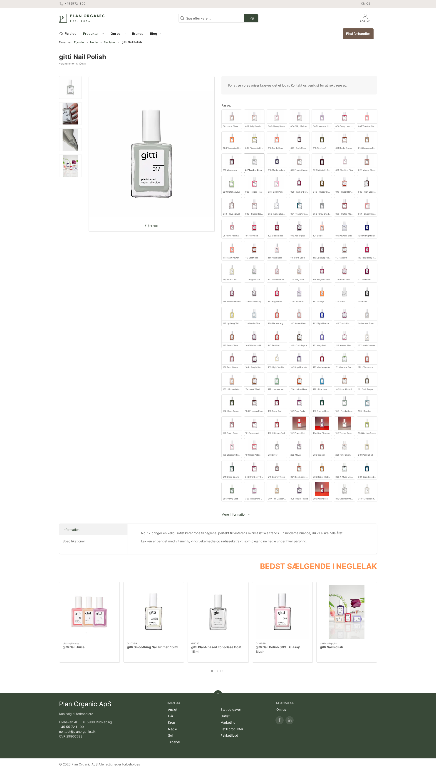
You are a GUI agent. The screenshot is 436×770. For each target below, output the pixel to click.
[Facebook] (279, 720)
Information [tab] (71, 530)
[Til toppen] (218, 694)
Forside (79, 42)
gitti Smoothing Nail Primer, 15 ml (152, 647)
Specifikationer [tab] (74, 541)
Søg (251, 18)
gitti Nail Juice (73, 647)
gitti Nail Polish (331, 647)
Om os (365, 3)
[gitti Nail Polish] (346, 612)
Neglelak (109, 42)
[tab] (212, 671)
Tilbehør (174, 742)
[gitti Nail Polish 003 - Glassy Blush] (282, 612)
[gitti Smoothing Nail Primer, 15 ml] (153, 612)
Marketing (227, 722)
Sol (170, 735)
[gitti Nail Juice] (89, 612)
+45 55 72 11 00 (71, 727)
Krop (171, 722)
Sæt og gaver (230, 709)
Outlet (225, 716)
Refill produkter (231, 729)
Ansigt (172, 709)
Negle (94, 42)
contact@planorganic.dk (77, 731)
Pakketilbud (229, 735)
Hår (170, 716)
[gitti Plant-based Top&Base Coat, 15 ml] (218, 612)
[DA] (81, 18)
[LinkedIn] (289, 720)
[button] (93, 33)
